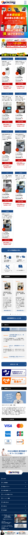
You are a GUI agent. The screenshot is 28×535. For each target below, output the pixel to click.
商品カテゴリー (6, 486)
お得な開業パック (7, 490)
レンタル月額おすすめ (7, 494)
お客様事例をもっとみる (14, 318)
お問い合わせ (6, 502)
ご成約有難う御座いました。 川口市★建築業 (7, 293)
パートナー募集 (6, 498)
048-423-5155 (5, 526)
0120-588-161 (9, 525)
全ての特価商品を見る (14, 250)
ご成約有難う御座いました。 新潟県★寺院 (20, 293)
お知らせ (5, 328)
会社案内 (5, 510)
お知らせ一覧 (14, 364)
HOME (4, 478)
